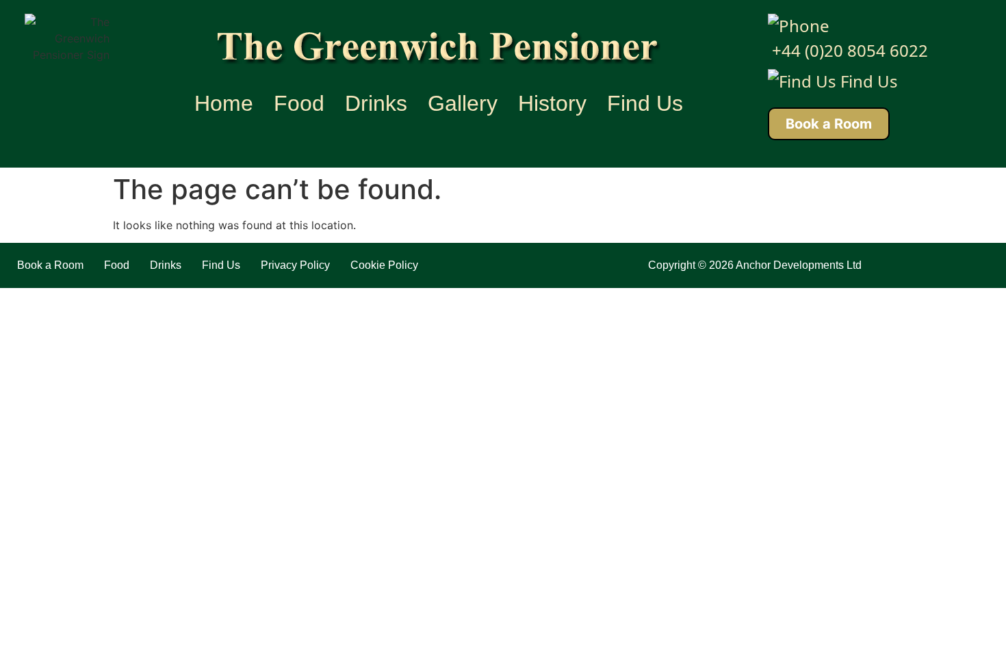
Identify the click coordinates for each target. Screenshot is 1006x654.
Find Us (645, 103)
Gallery (463, 103)
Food (299, 103)
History (552, 103)
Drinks (376, 103)
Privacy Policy (295, 265)
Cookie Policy (384, 265)
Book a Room (829, 124)
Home (223, 103)
